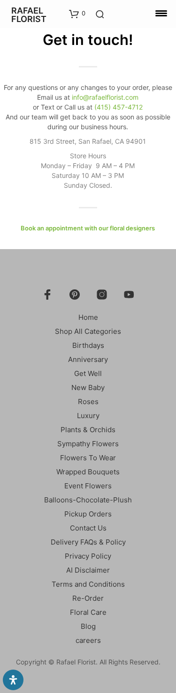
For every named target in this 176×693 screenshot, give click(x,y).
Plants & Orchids (88, 429)
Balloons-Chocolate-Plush (88, 499)
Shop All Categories (88, 331)
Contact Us (88, 527)
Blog (88, 626)
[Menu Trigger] (161, 13)
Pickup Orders (88, 513)
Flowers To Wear (88, 457)
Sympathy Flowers (88, 443)
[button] (77, 13)
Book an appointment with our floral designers (88, 228)
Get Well (88, 373)
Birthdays (88, 345)
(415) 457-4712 (118, 107)
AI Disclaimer (88, 570)
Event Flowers (88, 485)
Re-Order (88, 598)
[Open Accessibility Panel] (13, 680)
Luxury (88, 415)
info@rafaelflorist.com (105, 97)
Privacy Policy (88, 556)
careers (88, 640)
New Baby (88, 387)
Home (88, 317)
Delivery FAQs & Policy (88, 542)
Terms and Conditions (88, 584)
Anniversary (88, 359)
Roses (88, 401)
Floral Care (88, 612)
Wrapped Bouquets (88, 471)
